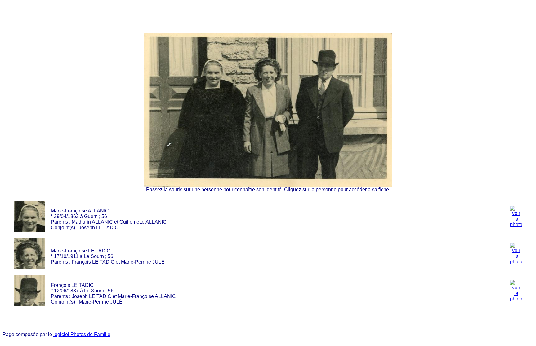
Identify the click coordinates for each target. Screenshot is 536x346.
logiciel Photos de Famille (81, 334)
